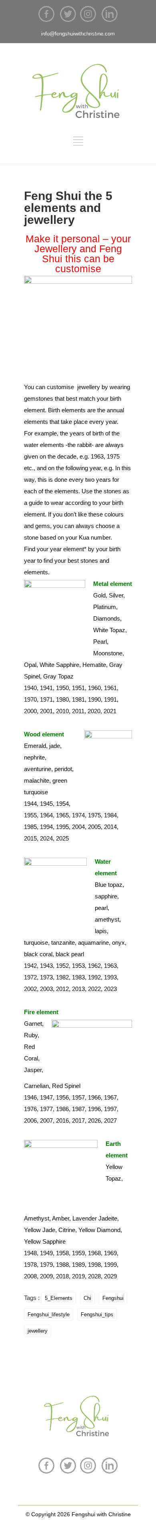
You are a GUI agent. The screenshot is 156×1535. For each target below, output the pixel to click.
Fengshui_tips (97, 1314)
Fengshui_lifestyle (49, 1314)
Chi (87, 1298)
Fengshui (113, 1298)
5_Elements (58, 1298)
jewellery (38, 1331)
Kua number (93, 537)
